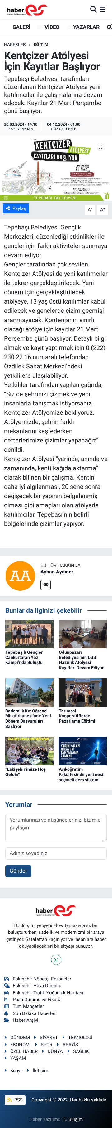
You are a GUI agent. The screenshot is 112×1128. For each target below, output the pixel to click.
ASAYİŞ (70, 1044)
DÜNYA (55, 1051)
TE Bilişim (72, 1119)
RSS (18, 1100)
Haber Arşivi (25, 1020)
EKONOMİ (20, 1044)
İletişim (40, 1070)
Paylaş (19, 208)
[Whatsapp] (56, 960)
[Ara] (93, 9)
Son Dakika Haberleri (35, 1013)
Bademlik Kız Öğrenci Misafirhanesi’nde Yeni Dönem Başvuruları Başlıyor (28, 718)
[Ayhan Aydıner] (20, 575)
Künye (16, 1070)
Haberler (15, 44)
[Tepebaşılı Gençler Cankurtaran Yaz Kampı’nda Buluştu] (29, 634)
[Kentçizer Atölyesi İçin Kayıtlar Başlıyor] (56, 168)
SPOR (46, 1044)
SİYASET (49, 1037)
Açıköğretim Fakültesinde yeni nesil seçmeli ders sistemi (82, 774)
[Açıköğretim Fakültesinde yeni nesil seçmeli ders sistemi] (83, 751)
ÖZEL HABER (24, 1051)
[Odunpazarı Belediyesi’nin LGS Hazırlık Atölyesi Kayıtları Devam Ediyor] (83, 634)
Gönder (18, 871)
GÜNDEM (20, 1037)
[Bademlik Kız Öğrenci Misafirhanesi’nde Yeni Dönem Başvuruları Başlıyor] (29, 692)
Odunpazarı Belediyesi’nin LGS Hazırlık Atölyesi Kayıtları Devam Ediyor (81, 660)
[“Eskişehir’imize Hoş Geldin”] (29, 751)
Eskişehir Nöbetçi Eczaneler (42, 979)
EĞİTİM (41, 44)
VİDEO (51, 27)
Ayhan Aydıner (56, 572)
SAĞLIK (81, 1051)
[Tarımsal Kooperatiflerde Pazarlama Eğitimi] (83, 692)
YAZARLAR (85, 27)
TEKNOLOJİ (80, 1037)
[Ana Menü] (102, 9)
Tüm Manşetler (28, 1006)
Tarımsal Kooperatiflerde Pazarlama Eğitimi (77, 716)
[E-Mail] (45, 585)
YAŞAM (18, 1058)
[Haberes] (27, 9)
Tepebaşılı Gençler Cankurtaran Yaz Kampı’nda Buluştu (24, 657)
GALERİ (21, 27)
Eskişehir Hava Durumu (37, 985)
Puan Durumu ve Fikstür (37, 999)
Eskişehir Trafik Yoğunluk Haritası (48, 993)
